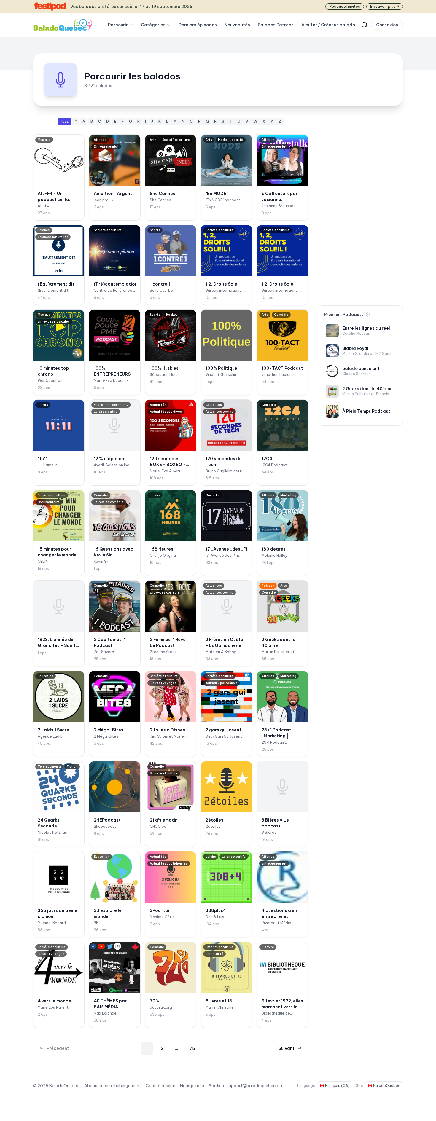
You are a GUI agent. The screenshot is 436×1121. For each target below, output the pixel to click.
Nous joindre (192, 1085)
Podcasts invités (344, 6)
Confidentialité (160, 1085)
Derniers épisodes (198, 25)
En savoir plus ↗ (384, 6)
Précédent (58, 1048)
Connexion (387, 25)
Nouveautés (237, 25)
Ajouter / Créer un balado (328, 25)
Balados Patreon (276, 25)
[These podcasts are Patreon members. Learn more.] (367, 314)
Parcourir (118, 25)
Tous (64, 121)
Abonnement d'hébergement (112, 1085)
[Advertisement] (360, 207)
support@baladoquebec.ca (254, 1085)
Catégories (153, 25)
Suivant (287, 1048)
